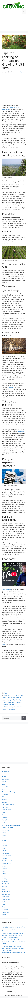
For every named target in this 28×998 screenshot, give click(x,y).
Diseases (5, 794)
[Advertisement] (14, 23)
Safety (4, 889)
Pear (3, 871)
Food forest (19, 695)
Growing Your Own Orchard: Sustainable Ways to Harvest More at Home (13, 941)
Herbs (4, 835)
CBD (3, 789)
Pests (4, 873)
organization (6, 700)
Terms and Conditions (10, 995)
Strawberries (6, 891)
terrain (24, 700)
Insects (4, 843)
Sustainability (6, 894)
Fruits (4, 815)
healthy (13, 697)
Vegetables (5, 912)
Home (4, 838)
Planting (4, 879)
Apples (4, 776)
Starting (18, 700)
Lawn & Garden (7, 856)
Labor (4, 850)
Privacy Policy (19, 995)
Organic (4, 868)
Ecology (4, 799)
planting (13, 700)
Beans (4, 781)
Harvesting (5, 830)
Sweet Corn (5, 896)
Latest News (6, 853)
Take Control (6, 899)
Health (4, 833)
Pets (3, 876)
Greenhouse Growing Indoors (11, 825)
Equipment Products (8, 804)
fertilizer (10, 387)
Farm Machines (6, 809)
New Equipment (7, 861)
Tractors (4, 907)
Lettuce (4, 858)
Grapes (4, 822)
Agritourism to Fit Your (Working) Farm (13, 952)
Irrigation (4, 845)
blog (3, 784)
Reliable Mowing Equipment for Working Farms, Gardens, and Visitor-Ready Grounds (13, 948)
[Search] (24, 718)
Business (5, 786)
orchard (18, 697)
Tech (3, 902)
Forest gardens (6, 589)
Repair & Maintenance (8, 884)
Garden (4, 817)
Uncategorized (6, 909)
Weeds (4, 914)
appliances (5, 779)
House (4, 840)
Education (5, 802)
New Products (6, 863)
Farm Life (5, 807)
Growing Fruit (6, 697)
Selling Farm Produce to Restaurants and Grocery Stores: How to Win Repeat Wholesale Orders (13, 935)
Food (3, 812)
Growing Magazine (7, 827)
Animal (4, 774)
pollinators (21, 431)
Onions (4, 866)
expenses (7, 695)
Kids (3, 848)
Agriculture (5, 771)
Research (5, 886)
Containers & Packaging (9, 792)
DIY (3, 797)
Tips (5, 693)
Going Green (6, 820)
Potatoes (5, 881)
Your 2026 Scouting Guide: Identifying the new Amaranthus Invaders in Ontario (13, 929)
